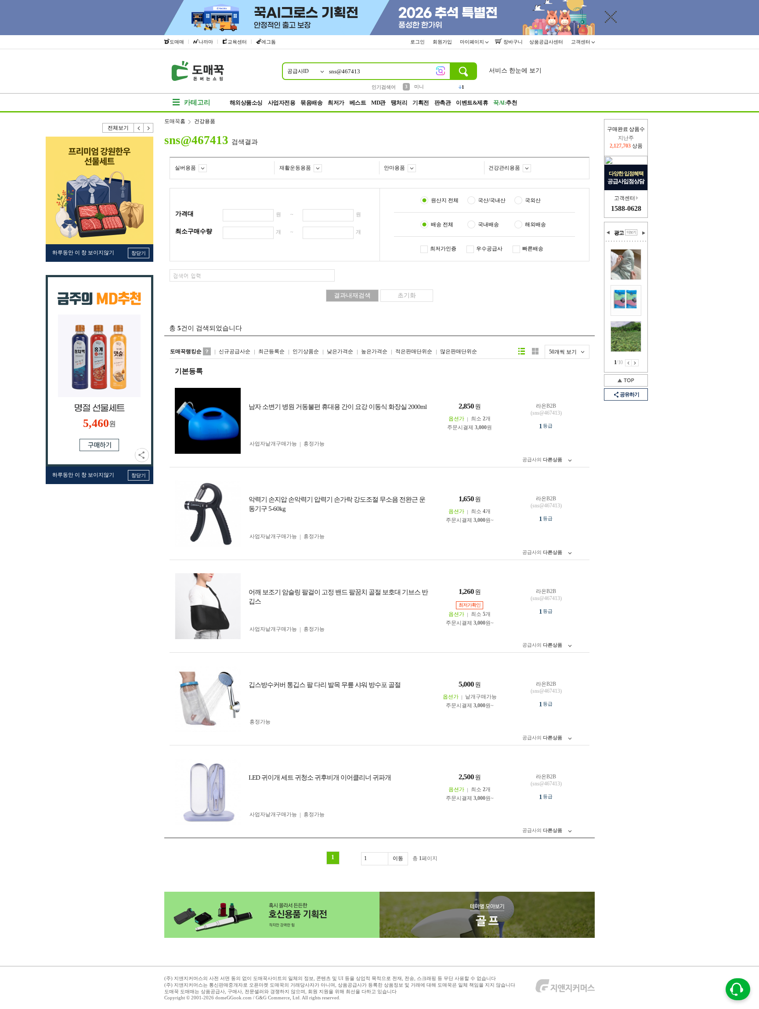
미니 (419, 86)
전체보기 (118, 128)
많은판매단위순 (458, 351)
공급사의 (542, 459)
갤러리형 (535, 351)
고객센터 (581, 41)
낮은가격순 (340, 351)
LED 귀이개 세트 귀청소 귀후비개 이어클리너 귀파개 (320, 777)
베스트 (358, 102)
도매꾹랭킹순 (186, 351)
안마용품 (394, 168)
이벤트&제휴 (472, 102)
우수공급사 (489, 249)
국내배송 (488, 224)
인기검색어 (384, 87)
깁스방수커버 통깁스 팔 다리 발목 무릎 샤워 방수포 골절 (325, 684)
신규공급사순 (234, 351)
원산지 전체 (445, 200)
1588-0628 (626, 208)
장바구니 (512, 41)
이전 (139, 128)
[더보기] (631, 232)
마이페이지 (472, 41)
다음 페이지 (635, 362)
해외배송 (535, 224)
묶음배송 (311, 102)
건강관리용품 (504, 168)
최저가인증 (443, 249)
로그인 (418, 41)
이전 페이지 (628, 362)
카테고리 (197, 102)
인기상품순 (306, 351)
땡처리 (399, 102)
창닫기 (138, 253)
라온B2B (546, 406)
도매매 (177, 41)
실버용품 (185, 168)
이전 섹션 (608, 233)
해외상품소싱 (246, 102)
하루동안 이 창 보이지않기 (83, 253)
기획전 (420, 102)
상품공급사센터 (546, 41)
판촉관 (442, 102)
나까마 (206, 41)
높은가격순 (374, 351)
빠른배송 (532, 249)
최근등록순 (271, 351)
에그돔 (268, 41)
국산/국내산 (492, 200)
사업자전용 (282, 102)
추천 (505, 102)
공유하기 (142, 455)
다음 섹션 (643, 233)
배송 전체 (442, 224)
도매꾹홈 (174, 121)
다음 (148, 128)
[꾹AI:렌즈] (440, 71)
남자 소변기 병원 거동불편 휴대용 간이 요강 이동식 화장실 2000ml (337, 406)
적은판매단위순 (413, 351)
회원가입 (443, 41)
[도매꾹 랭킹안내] (207, 351)
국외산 (533, 200)
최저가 (336, 102)
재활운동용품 (295, 168)
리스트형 (521, 351)
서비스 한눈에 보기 (515, 70)
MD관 (378, 102)
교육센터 (237, 41)
